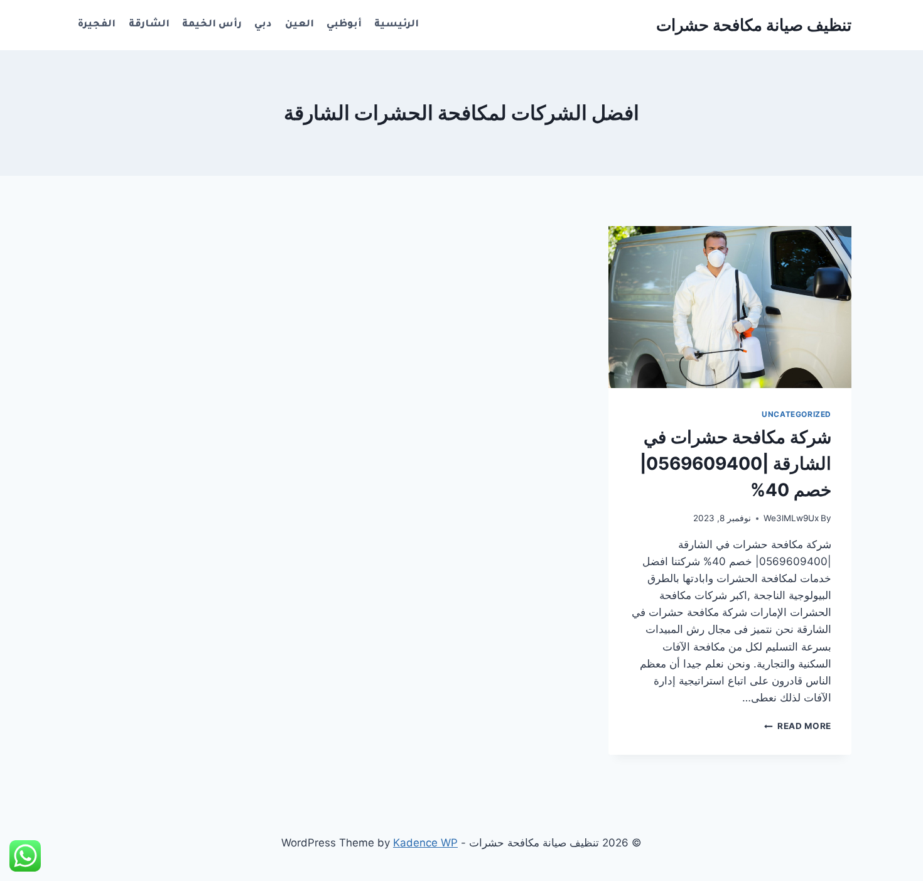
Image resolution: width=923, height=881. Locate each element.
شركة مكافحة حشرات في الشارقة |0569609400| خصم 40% (735, 463)
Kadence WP (425, 842)
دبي (263, 24)
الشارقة (149, 24)
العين (299, 24)
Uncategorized (796, 414)
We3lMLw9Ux (791, 518)
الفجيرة (97, 24)
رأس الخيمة (212, 24)
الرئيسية (396, 24)
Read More (797, 726)
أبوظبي (344, 24)
